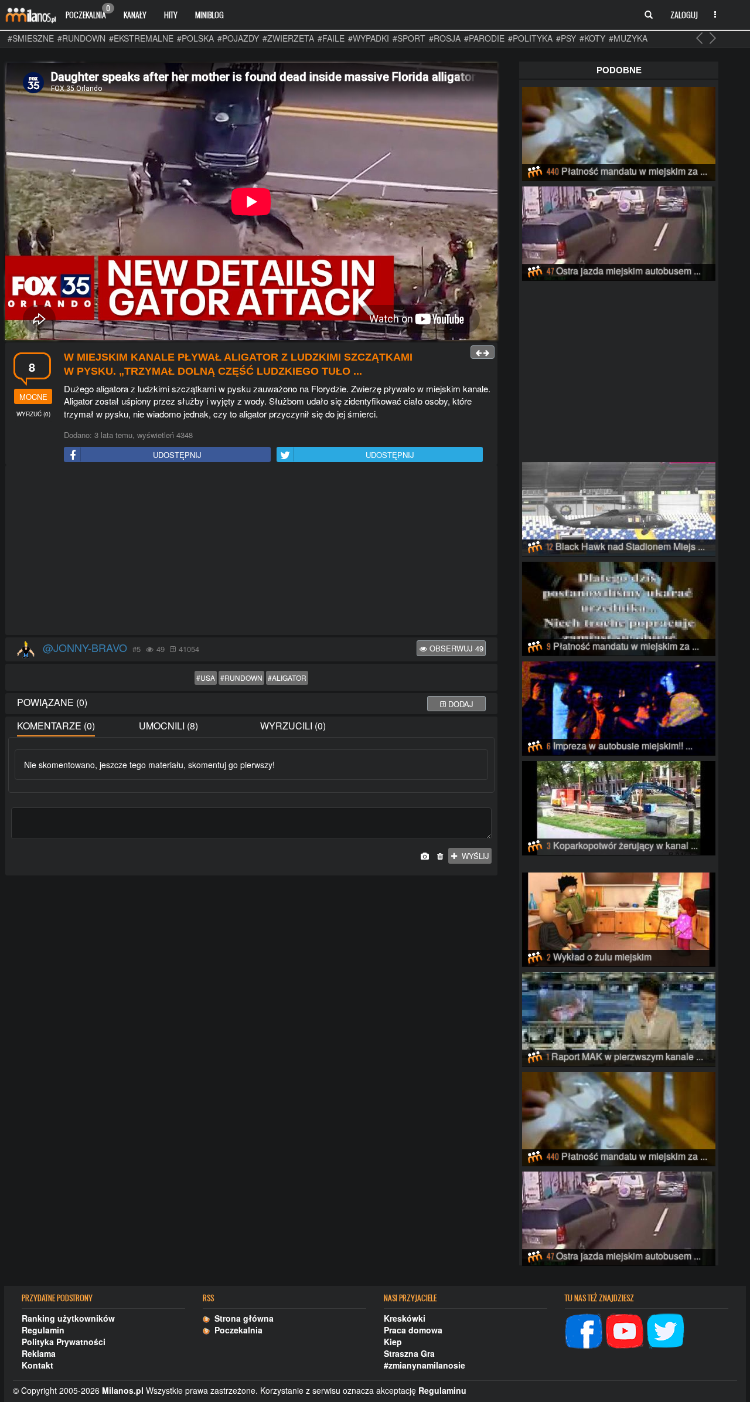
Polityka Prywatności (63, 1341)
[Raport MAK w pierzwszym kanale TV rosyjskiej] (618, 1017)
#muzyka (628, 38)
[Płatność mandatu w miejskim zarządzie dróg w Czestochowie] (618, 132)
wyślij (473, 855)
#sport (409, 38)
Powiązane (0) (52, 702)
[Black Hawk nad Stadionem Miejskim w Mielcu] (618, 507)
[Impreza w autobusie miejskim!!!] (618, 706)
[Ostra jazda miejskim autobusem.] (618, 231)
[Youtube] (624, 1329)
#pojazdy (238, 38)
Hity (171, 14)
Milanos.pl (123, 1390)
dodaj (459, 704)
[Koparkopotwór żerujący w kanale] (618, 806)
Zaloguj (684, 14)
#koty (592, 38)
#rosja (445, 38)
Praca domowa (413, 1330)
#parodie (484, 38)
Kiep (393, 1341)
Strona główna (242, 1318)
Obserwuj (455, 648)
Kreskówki (404, 1318)
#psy (566, 38)
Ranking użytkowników (68, 1318)
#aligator (287, 678)
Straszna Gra (409, 1353)
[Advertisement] (251, 551)
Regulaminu (442, 1390)
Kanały (135, 14)
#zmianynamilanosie (424, 1365)
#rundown (81, 38)
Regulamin (43, 1330)
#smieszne (31, 38)
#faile (331, 38)
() (33, 414)
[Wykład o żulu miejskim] (618, 918)
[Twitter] (665, 1329)
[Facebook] (583, 1329)
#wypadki (368, 38)
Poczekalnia (88, 12)
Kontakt (37, 1365)
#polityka (530, 38)
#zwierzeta (288, 38)
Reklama (39, 1353)
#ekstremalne (141, 38)
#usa (205, 678)
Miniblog (209, 14)
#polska (195, 38)
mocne (33, 396)
